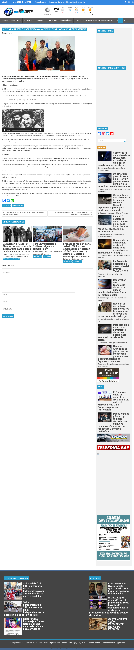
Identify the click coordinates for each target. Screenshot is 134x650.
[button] (23, 120)
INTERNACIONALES (17, 205)
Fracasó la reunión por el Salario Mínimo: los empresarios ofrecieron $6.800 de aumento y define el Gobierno (65, 3)
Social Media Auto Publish (58, 648)
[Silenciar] (38, 130)
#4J (57, 95)
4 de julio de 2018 (31, 100)
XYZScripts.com (78, 648)
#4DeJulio (52, 95)
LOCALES (5, 20)
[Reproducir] (5, 130)
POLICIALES (28, 20)
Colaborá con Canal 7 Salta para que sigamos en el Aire (94, 20)
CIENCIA (101, 147)
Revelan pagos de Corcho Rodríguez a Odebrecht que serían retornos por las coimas (23, 214)
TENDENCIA (95, 578)
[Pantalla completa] (41, 130)
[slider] (21, 130)
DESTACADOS (7, 205)
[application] (23, 120)
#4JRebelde (63, 95)
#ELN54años (13, 95)
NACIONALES (16, 20)
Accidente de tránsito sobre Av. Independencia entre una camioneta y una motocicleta (73, 214)
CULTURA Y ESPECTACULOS (16, 578)
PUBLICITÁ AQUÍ (66, 20)
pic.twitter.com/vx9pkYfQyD (77, 95)
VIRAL (100, 387)
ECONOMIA (39, 20)
